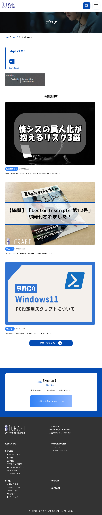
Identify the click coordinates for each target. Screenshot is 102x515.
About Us (10, 443)
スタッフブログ (13, 487)
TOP (7, 37)
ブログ (15, 37)
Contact (55, 487)
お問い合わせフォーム (49, 401)
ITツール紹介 (12, 497)
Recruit (54, 480)
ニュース (56, 447)
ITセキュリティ (13, 454)
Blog (7, 480)
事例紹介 (11, 493)
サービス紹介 (12, 490)
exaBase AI (12, 470)
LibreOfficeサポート (15, 467)
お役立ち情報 (12, 484)
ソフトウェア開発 (14, 464)
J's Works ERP (13, 473)
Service (9, 450)
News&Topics (58, 443)
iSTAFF (10, 457)
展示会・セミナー (60, 450)
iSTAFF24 (11, 461)
